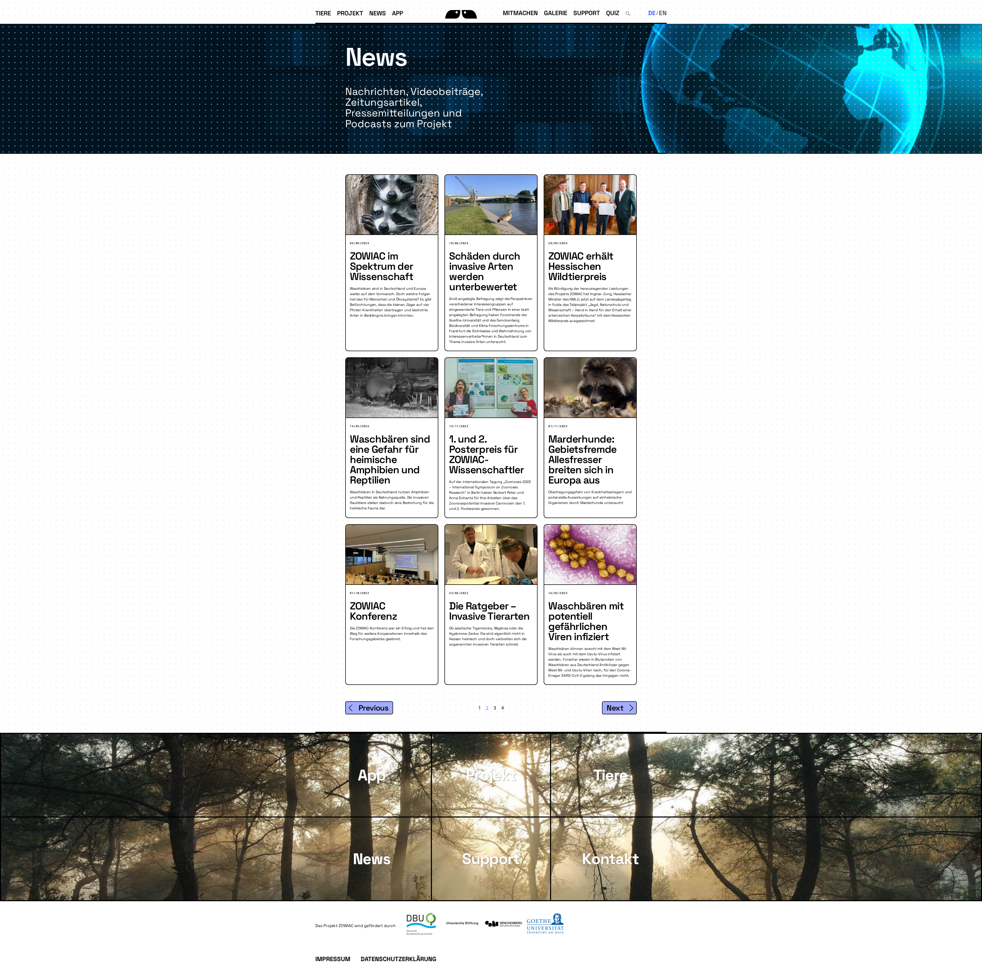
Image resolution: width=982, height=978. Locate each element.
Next (615, 708)
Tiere (323, 13)
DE (651, 13)
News (377, 13)
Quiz (612, 13)
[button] (628, 13)
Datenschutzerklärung (398, 959)
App (397, 13)
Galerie (555, 13)
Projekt (350, 13)
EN (663, 13)
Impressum (332, 959)
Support (586, 13)
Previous (373, 708)
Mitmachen (520, 13)
